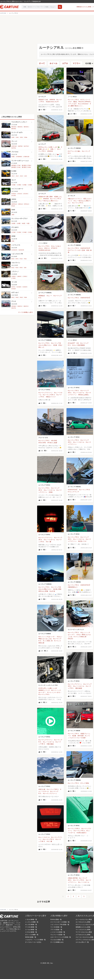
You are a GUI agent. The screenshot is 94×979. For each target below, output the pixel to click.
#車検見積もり (73, 587)
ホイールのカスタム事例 (84, 919)
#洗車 (55, 345)
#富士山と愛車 (43, 591)
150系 (13, 223)
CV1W (13, 232)
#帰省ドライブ (51, 397)
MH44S (13, 128)
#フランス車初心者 (80, 636)
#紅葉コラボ (82, 541)
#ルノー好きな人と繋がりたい (48, 201)
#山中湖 (52, 591)
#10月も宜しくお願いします (48, 688)
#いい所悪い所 (48, 641)
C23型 (13, 185)
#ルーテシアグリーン (46, 392)
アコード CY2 (43, 437)
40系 (12, 156)
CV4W (24, 232)
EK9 (12, 258)
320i (21, 137)
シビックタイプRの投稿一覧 (59, 924)
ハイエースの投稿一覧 (57, 932)
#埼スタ (47, 248)
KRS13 (20, 204)
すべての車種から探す (25, 312)
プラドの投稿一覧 (56, 929)
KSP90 (20, 146)
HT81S (13, 193)
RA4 (25, 297)
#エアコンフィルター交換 (76, 250)
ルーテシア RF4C (74, 387)
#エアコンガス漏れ (74, 151)
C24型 (19, 185)
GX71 (13, 287)
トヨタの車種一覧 (31, 919)
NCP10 (26, 146)
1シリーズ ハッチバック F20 (48, 685)
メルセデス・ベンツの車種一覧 (35, 939)
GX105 (25, 287)
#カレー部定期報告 (78, 345)
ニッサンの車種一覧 (31, 922)
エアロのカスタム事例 (83, 934)
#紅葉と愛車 (57, 589)
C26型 (30, 185)
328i (12, 137)
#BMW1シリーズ (44, 690)
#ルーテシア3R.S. (49, 395)
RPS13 (26, 204)
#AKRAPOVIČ (85, 248)
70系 (27, 223)
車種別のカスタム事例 (84, 7)
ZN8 (12, 241)
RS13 (13, 206)
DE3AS (13, 306)
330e (25, 137)
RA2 (17, 297)
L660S (19, 276)
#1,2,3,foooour (83, 104)
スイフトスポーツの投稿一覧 (59, 922)
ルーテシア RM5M (45, 633)
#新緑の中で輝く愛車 (46, 196)
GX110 (13, 288)
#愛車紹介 (42, 295)
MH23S (13, 126)
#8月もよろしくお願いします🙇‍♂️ (49, 147)
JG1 (12, 176)
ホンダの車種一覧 (31, 924)
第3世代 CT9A (15, 165)
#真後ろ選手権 (73, 878)
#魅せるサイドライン (75, 198)
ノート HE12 (72, 96)
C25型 (24, 185)
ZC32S (25, 193)
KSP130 (14, 146)
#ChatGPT (71, 343)
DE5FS (26, 306)
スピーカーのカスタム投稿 (84, 937)
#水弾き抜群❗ (82, 833)
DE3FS (20, 306)
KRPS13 (14, 204)
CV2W (19, 232)
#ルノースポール (78, 392)
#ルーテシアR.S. (73, 99)
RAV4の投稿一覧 (56, 919)
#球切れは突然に (83, 395)
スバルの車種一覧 (31, 929)
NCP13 (13, 148)
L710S (13, 278)
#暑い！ (53, 149)
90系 (23, 223)
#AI (78, 343)
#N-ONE (54, 440)
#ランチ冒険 (85, 783)
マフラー (76, 63)
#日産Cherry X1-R (52, 101)
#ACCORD (42, 442)
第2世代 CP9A (26, 165)
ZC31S (19, 193)
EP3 (17, 258)
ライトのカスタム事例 (83, 929)
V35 (25, 267)
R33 (17, 267)
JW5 (12, 214)
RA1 (12, 297)
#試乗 (74, 736)
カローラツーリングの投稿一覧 (60, 937)
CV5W (30, 232)
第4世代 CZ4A (15, 167)
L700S (25, 276)
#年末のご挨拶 (52, 442)
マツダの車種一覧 (31, 927)
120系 (18, 223)
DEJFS (13, 308)
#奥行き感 (42, 789)
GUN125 (14, 250)
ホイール (53, 63)
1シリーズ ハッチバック (76, 629)
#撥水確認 (78, 688)
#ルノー (49, 295)
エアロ (65, 63)
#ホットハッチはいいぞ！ (47, 636)
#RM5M (52, 99)
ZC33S (13, 195)
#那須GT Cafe (43, 99)
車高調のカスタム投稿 (83, 927)
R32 (12, 267)
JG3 (21, 176)
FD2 (21, 258)
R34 (21, 267)
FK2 (25, 258)
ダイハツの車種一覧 (31, 934)
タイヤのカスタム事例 (83, 922)
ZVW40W (19, 156)
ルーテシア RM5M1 (74, 148)
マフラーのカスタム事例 (84, 932)
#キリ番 (48, 542)
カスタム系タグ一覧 (82, 942)
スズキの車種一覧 (31, 932)
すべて (42, 63)
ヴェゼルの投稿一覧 (57, 939)
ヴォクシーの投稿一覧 (57, 934)
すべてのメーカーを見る (33, 942)
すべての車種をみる (57, 942)
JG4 (25, 176)
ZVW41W (26, 156)
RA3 (21, 297)
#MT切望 (81, 736)
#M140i (70, 639)
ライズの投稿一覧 (56, 927)
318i (17, 137)
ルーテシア (42, 96)
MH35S (26, 126)
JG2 (17, 176)
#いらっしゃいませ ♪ (54, 692)
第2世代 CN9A (26, 167)
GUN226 (21, 250)
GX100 (19, 287)
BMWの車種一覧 (30, 937)
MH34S (20, 126)
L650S (13, 276)
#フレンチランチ (73, 492)
